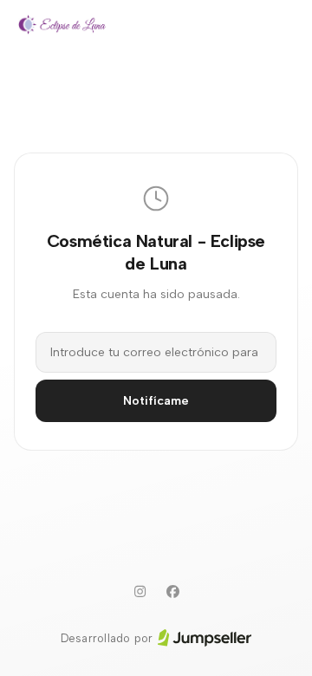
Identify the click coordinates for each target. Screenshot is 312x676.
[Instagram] (139, 592)
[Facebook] (172, 592)
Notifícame (156, 400)
